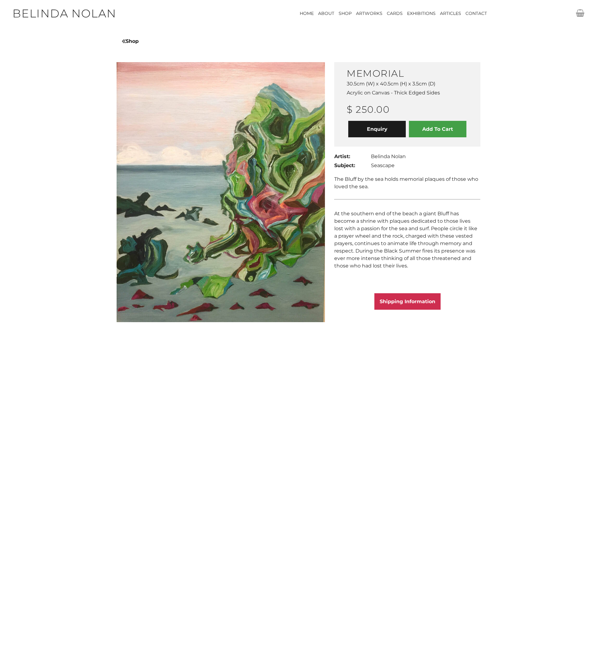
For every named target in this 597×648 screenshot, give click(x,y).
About (326, 13)
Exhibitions (421, 13)
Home (307, 13)
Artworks (369, 13)
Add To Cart (437, 129)
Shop (345, 13)
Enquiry (377, 129)
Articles (450, 13)
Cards (395, 13)
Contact (476, 13)
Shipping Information (407, 301)
